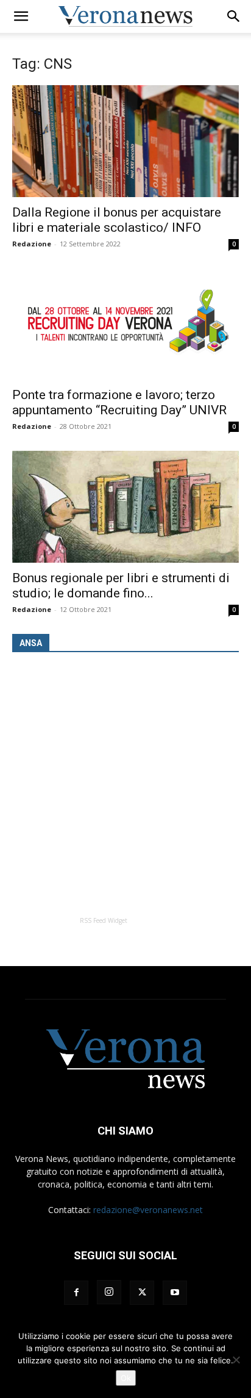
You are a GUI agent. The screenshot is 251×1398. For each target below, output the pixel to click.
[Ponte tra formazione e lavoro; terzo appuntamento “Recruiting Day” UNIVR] (125, 324)
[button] (20, 16)
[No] (236, 1360)
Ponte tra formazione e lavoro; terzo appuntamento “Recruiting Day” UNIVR (119, 402)
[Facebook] (76, 1293)
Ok (126, 1378)
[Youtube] (175, 1293)
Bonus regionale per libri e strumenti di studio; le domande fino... (121, 585)
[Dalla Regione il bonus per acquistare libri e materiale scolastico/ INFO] (125, 141)
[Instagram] (109, 1292)
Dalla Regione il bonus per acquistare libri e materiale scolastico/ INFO (116, 220)
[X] (142, 1293)
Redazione (31, 243)
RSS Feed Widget (103, 920)
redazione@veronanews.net (148, 1209)
